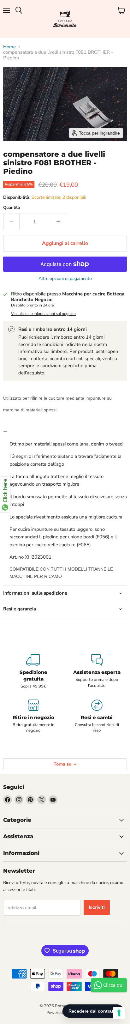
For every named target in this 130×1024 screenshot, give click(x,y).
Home (9, 47)
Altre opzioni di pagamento (65, 278)
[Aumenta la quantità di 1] (58, 222)
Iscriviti (97, 907)
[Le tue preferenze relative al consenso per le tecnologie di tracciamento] (119, 1013)
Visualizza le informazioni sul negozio (43, 314)
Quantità (11, 207)
